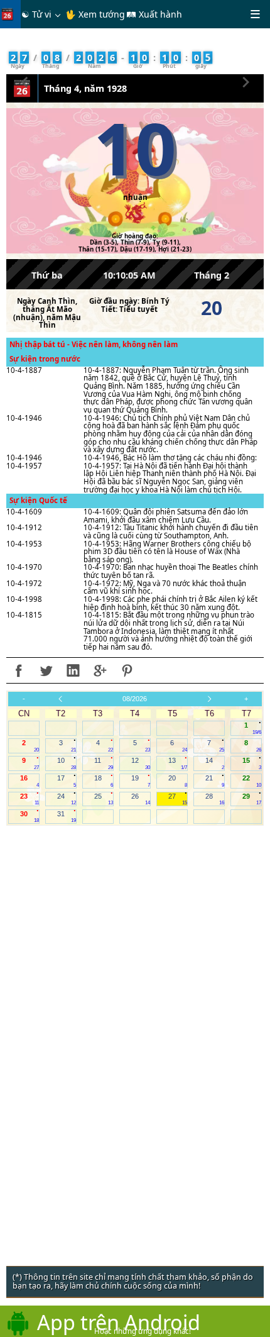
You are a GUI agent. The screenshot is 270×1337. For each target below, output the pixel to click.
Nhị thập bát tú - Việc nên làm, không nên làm (93, 344)
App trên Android (118, 1322)
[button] (25, 79)
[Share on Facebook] (18, 670)
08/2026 (134, 698)
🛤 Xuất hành (154, 14)
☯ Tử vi (36, 14)
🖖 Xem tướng (95, 14)
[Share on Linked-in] (72, 670)
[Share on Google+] (99, 670)
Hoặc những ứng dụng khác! (142, 1331)
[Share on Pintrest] (126, 670)
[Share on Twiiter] (45, 670)
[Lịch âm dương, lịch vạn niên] (10, 14)
